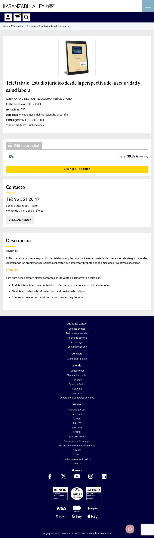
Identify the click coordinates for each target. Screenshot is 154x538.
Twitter (63, 476)
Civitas (77, 418)
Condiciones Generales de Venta (77, 397)
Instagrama (91, 476)
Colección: (12, 114)
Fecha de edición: (17, 104)
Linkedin (104, 476)
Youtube (77, 476)
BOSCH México (77, 436)
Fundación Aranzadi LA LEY (77, 459)
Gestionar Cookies (77, 346)
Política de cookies (77, 337)
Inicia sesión (8, 17)
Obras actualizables (77, 375)
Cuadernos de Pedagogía (77, 441)
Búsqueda (26, 17)
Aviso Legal (77, 342)
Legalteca (77, 393)
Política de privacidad (77, 333)
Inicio (5, 26)
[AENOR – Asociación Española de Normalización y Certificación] (77, 499)
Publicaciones (77, 370)
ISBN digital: (13, 119)
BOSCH (77, 432)
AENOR (77, 463)
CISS (77, 454)
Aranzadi (77, 414)
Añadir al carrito (77, 169)
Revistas (77, 379)
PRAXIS (77, 450)
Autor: (10, 98)
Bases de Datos (77, 384)
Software (77, 388)
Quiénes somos (77, 328)
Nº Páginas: (13, 109)
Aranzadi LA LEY (77, 409)
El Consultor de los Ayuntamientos (77, 445)
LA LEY (77, 423)
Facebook (50, 476)
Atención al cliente (77, 358)
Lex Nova (77, 427)
